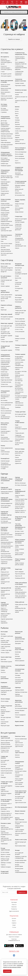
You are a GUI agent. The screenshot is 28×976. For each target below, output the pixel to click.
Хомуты (17, 248)
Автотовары (4, 52)
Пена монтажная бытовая (5, 246)
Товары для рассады (20, 310)
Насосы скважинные (6, 410)
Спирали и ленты (5, 811)
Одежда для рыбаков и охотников (4, 528)
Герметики (3, 239)
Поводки (17, 717)
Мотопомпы (4, 400)
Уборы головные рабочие (20, 559)
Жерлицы (3, 634)
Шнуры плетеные (19, 203)
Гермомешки (4, 843)
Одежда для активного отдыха (6, 488)
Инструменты (5, 56)
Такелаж (17, 242)
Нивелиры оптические (7, 138)
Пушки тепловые (5, 377)
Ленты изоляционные (20, 152)
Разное (17, 457)
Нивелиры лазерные (6, 136)
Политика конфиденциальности (14, 939)
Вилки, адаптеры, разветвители (19, 452)
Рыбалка (4, 628)
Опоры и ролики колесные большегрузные (5, 209)
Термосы (3, 864)
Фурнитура (3, 309)
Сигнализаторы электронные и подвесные (19, 681)
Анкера (17, 109)
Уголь (2, 775)
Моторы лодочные (6, 717)
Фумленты (17, 163)
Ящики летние (19, 725)
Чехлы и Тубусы (5, 652)
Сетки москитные (19, 327)
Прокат (14, 920)
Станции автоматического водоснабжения (5, 416)
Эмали (16, 290)
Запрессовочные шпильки (19, 140)
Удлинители (18, 463)
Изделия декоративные (5, 291)
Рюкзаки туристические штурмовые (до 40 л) (6, 832)
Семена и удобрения (18, 307)
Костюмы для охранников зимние (6, 518)
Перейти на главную (14, 39)
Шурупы (17, 137)
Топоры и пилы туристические (5, 751)
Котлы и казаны (5, 852)
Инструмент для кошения (5, 328)
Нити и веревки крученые (19, 208)
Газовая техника (19, 83)
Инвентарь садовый (7, 323)
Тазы (16, 431)
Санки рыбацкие (20, 665)
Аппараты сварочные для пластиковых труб (7, 176)
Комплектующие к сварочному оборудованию (5, 183)
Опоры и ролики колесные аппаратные (7, 204)
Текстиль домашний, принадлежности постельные (20, 526)
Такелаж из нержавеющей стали (20, 245)
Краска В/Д (18, 278)
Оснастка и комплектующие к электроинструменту (6, 67)
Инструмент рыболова (7, 636)
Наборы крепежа (19, 126)
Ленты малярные (19, 156)
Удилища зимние (19, 690)
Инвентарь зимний (6, 314)
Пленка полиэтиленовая (5, 451)
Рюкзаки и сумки (6, 823)
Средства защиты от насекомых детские (6, 814)
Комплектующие (5, 461)
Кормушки (4, 682)
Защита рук (18, 569)
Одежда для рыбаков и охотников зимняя (7, 543)
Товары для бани (20, 411)
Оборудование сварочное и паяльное (5, 171)
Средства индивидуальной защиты (20, 491)
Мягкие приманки (19, 660)
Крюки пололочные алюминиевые (6, 89)
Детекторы (4, 120)
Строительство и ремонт (12, 49)
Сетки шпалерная (19, 331)
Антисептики (18, 268)
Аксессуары (4, 631)
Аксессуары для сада (6, 326)
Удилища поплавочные (21, 692)
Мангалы (3, 766)
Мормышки (18, 658)
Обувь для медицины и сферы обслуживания (6, 478)
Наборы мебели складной (19, 826)
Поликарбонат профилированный (6, 463)
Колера (17, 276)
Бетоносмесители (20, 195)
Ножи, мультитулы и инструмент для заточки (20, 792)
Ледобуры (3, 694)
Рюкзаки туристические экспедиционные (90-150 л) (6, 839)
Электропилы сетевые (7, 441)
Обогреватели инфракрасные (4, 374)
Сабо (2, 483)
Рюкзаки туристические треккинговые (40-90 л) (7, 827)
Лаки (16, 280)
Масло (2, 435)
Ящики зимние (19, 721)
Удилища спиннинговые (18, 695)
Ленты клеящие (19, 154)
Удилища (18, 687)
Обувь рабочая (19, 602)
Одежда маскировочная (5, 550)
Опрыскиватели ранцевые (19, 392)
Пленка (3, 445)
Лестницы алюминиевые (4, 109)
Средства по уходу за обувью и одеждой (20, 518)
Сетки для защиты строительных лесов (20, 324)
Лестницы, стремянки (4, 105)
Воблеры (17, 656)
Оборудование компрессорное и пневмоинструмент (6, 154)
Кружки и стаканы (5, 854)
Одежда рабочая (6, 588)
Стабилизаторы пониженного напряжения (19, 73)
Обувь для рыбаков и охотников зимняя (20, 593)
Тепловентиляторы (6, 382)
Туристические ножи (20, 802)
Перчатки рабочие (20, 573)
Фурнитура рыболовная (18, 701)
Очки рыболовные (5, 644)
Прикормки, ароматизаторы (20, 638)
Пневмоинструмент (6, 165)
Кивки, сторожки (19, 673)
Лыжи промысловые (20, 846)
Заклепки (17, 124)
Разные (17, 94)
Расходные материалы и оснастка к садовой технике (21, 397)
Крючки (17, 712)
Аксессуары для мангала (5, 761)
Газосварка (4, 179)
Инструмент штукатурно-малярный (21, 272)
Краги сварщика (19, 571)
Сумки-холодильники (6, 773)
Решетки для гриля (6, 768)
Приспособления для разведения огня (6, 747)
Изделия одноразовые (7, 619)
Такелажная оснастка (18, 235)
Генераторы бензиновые (18, 225)
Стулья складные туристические (19, 830)
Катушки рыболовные (4, 677)
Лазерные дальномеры (7, 133)
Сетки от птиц (19, 329)
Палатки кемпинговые (21, 738)
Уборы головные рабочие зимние (19, 563)
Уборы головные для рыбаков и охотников (20, 541)
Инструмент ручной (6, 74)
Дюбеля (17, 122)
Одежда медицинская (6, 503)
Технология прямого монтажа (20, 80)
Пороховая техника (20, 85)
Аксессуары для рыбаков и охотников (6, 533)
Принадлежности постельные (19, 534)
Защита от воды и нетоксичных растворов (5, 615)
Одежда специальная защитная (5, 604)
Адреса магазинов (14, 911)
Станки (3, 71)
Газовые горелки (19, 786)
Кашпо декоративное (6, 294)
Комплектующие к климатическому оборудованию (5, 362)
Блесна (17, 654)
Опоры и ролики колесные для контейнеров (5, 214)
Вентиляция (18, 297)
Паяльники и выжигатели (4, 188)
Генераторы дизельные (18, 228)
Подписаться (22, 892)
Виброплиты (18, 193)
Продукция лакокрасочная (19, 264)
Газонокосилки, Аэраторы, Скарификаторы (19, 363)
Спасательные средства (4, 722)
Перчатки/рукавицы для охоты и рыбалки (6, 556)
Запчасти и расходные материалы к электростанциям (21, 220)
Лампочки (17, 455)
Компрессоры (4, 163)
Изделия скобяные (6, 305)
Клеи (2, 241)
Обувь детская (5, 572)
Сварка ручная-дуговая (5, 194)
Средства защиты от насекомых (6, 800)
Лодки (2, 715)
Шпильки (17, 135)
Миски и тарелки (5, 856)
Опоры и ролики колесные (6, 200)
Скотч (16, 160)
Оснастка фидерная (20, 715)
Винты (16, 113)
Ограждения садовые (6, 350)
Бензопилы (4, 427)
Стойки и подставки (6, 650)
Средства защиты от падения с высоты (20, 511)
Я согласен (7, 971)
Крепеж (17, 106)
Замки (2, 307)
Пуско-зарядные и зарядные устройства (20, 63)
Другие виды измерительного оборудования (5, 124)
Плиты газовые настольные (19, 779)
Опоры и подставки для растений (6, 297)
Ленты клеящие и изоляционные (20, 148)
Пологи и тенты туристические (19, 745)
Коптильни (4, 764)
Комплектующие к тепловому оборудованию (5, 368)
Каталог (14, 918)
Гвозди (17, 118)
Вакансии (14, 906)
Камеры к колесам (20, 338)
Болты (16, 111)
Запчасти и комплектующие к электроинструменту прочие (6, 61)
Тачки (17, 336)
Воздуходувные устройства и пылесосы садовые (20, 358)
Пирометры (4, 140)
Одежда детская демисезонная (5, 575)
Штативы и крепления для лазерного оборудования (7, 146)
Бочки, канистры (6, 263)
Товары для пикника (4, 757)
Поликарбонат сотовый (5, 467)
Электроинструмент (6, 76)
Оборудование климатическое (5, 355)
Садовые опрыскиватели (19, 402)
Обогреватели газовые (19, 775)
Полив (2, 284)
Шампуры (3, 777)
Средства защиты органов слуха (19, 507)
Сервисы (14, 923)
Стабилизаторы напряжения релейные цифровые (21, 67)
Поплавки (17, 675)
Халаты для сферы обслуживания (6, 506)
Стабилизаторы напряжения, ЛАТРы (21, 53)
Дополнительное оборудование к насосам (5, 396)
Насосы (3, 719)
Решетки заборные (20, 321)
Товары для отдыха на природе (7, 782)
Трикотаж (3, 598)
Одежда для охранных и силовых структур (6, 513)
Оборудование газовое (19, 762)
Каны (2, 638)
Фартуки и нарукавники (4, 622)
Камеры (3, 670)
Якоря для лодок (5, 725)
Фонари (17, 850)
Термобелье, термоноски (4, 562)
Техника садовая (20, 354)
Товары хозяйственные (19, 421)
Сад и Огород (7, 260)
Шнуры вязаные (19, 212)
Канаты (17, 206)
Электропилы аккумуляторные (5, 438)
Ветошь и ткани (19, 531)
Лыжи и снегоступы (21, 839)
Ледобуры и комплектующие (6, 687)
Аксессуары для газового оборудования (19, 767)
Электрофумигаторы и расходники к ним (7, 818)
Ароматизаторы (19, 641)
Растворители (19, 288)
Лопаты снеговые (5, 319)
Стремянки (4, 112)
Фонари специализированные (20, 871)
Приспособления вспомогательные (5, 743)
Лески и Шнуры (5, 699)
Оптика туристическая (19, 751)
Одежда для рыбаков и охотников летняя (7, 546)
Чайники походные (6, 867)
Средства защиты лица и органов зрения (21, 500)
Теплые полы (4, 384)
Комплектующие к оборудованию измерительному (5, 130)
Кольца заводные (19, 710)
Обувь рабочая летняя (21, 604)
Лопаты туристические (7, 740)
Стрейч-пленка (5, 454)
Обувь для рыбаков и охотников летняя (20, 596)
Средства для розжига (7, 770)
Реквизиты (14, 909)
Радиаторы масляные (6, 380)
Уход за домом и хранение (19, 439)
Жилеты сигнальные (20, 483)
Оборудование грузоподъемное (19, 239)
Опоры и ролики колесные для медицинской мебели (6, 219)
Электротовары (19, 449)
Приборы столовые (6, 862)
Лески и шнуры (4, 701)
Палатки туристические (19, 741)
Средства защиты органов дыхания (19, 503)
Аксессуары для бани (20, 414)
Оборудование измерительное (5, 117)
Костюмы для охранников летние (6, 522)
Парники (17, 347)
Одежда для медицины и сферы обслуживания (6, 499)
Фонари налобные (20, 862)
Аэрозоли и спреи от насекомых (6, 804)
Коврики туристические (5, 790)
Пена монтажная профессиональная (6, 250)
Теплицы (17, 349)
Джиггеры (3, 659)
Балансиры (18, 652)
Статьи (14, 927)
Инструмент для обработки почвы (5, 332)
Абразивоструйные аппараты (20, 186)
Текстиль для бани (20, 416)
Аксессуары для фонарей (19, 853)
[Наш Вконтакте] (14, 955)
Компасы (17, 757)
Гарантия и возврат (14, 936)
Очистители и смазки (6, 243)
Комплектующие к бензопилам (5, 432)
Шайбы (17, 133)
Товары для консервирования (19, 436)
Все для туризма (8, 732)
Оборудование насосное (5, 391)
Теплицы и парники (21, 345)
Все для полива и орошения (6, 276)
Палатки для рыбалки (18, 632)
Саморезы (17, 128)
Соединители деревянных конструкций (19, 169)
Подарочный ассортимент (5, 872)
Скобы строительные (20, 131)
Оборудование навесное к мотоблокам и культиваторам (19, 387)
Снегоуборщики (19, 405)
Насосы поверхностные (5, 407)
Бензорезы (4, 429)
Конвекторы (4, 371)
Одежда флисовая (5, 553)
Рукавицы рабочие (20, 578)
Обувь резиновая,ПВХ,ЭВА (20, 607)
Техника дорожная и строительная (20, 182)
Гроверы (17, 120)
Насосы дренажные (6, 405)
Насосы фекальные (6, 413)
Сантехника (18, 295)
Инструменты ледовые (7, 316)
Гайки (16, 115)
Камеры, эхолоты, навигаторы (6, 666)
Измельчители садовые (19, 368)
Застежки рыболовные (21, 708)
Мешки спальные (20, 811)
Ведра (16, 425)
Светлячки (18, 677)
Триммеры (18, 407)
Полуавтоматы (5, 191)
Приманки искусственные (19, 648)
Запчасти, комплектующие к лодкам (5, 711)
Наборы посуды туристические (5, 859)
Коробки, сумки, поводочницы (5, 641)
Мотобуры (18, 383)
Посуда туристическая (5, 849)
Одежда (4, 473)
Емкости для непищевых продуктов (7, 267)
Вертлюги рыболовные (18, 705)
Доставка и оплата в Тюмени (14, 934)
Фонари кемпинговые (20, 860)
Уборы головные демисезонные (19, 553)
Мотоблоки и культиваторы (19, 379)
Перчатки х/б (18, 576)
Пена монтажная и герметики (6, 236)
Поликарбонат (5, 458)
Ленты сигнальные (20, 158)
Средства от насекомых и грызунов (21, 427)
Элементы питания (21, 90)
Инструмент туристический (5, 737)
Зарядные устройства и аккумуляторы (21, 857)
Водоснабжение (19, 299)
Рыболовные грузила (6, 661)
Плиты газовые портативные (19, 783)
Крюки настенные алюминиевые (5, 85)
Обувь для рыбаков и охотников (21, 583)
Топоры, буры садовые (7, 341)
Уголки (17, 177)
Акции (14, 925)
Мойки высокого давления (19, 375)
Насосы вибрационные (7, 402)
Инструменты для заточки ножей (19, 797)
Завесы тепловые (5, 358)
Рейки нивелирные (6, 142)
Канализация (18, 302)
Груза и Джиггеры (6, 657)
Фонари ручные (19, 868)
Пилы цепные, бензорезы (5, 423)
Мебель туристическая (19, 818)
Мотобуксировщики (21, 807)
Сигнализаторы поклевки (19, 670)
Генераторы (18, 216)
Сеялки (3, 339)
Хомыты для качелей (6, 96)
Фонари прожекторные (19, 865)
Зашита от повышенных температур (4, 609)
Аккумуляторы (19, 92)
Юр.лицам (14, 902)
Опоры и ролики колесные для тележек (7, 224)
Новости (14, 904)
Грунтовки (18, 270)
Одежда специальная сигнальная (19, 478)
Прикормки (18, 643)
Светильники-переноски (18, 460)
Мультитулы (18, 800)
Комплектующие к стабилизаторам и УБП (20, 58)
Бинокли (17, 755)
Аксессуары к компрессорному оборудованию (5, 159)
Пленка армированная (7, 448)
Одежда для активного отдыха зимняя (7, 492)
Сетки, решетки (19, 318)
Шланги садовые (5, 286)
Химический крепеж (20, 143)
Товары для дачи (19, 433)
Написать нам (14, 951)
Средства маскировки (6, 559)
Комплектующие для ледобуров (6, 691)
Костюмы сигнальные (20, 485)
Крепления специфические (19, 173)
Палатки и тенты (20, 736)
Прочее (3, 300)
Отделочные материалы (18, 283)
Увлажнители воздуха (6, 386)
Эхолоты (3, 672)
